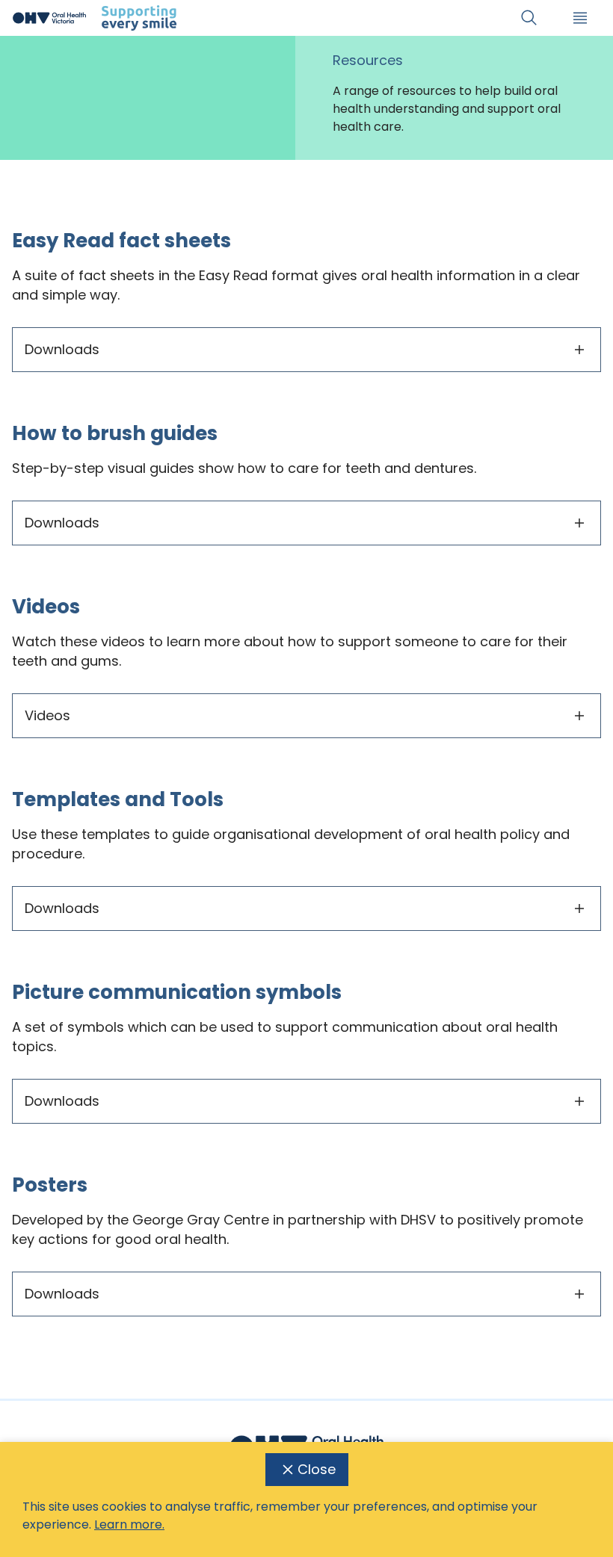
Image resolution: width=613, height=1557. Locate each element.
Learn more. (129, 1524)
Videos (47, 715)
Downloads (62, 349)
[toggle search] (529, 18)
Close (317, 1469)
